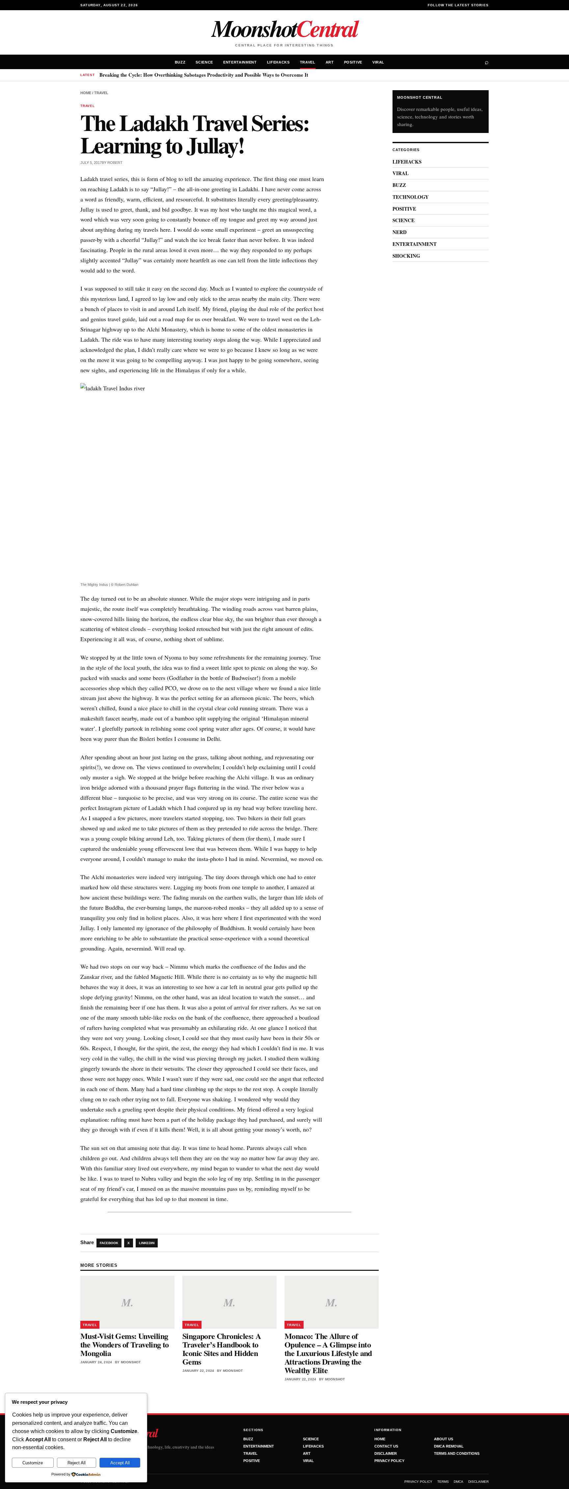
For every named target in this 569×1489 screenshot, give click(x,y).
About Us (443, 1439)
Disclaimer (385, 1453)
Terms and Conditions (456, 1453)
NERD (400, 232)
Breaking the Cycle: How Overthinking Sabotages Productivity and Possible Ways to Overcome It (203, 74)
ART (330, 62)
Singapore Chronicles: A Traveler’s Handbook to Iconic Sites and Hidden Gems (221, 1348)
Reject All (77, 1462)
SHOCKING (406, 255)
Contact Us (386, 1446)
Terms (443, 1481)
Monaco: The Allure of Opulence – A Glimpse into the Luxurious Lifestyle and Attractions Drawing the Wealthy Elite (328, 1353)
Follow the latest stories (458, 5)
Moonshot (284, 28)
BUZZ (180, 62)
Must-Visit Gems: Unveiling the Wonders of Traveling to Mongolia (124, 1344)
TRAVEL (307, 62)
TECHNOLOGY (411, 196)
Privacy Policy (389, 1461)
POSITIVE (353, 62)
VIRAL (378, 62)
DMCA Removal (449, 1446)
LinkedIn (146, 1243)
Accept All (120, 1462)
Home (85, 93)
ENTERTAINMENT (240, 62)
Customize (32, 1462)
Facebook (109, 1243)
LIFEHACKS (278, 62)
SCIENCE (204, 62)
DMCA (458, 1481)
